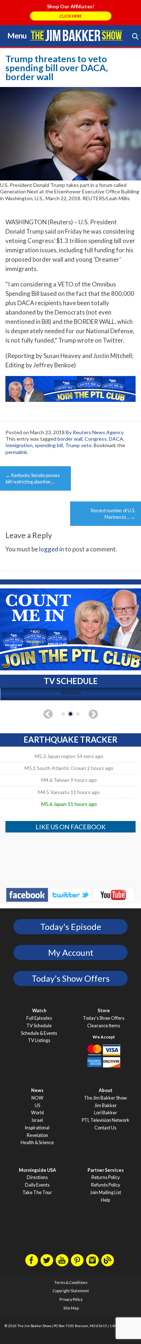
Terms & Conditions (70, 1282)
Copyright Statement (71, 1291)
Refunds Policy (105, 1185)
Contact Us (105, 1127)
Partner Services (105, 1170)
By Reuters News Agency (95, 432)
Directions (37, 1177)
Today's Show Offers (70, 978)
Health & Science (37, 1142)
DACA (116, 439)
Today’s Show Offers (103, 1018)
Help (105, 1200)
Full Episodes (39, 1018)
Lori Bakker (105, 1112)
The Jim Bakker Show (105, 1098)
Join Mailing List (105, 1192)
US (37, 1105)
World (37, 1112)
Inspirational (37, 1127)
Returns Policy (105, 1177)
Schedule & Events (39, 1033)
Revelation (37, 1135)
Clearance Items (103, 1025)
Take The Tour (37, 1192)
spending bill (49, 445)
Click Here (70, 16)
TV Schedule (39, 1025)
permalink (16, 452)
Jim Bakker (76, 35)
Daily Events (37, 1185)
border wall (69, 439)
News (37, 1090)
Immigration (19, 445)
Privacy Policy (70, 1299)
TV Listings (39, 1040)
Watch (39, 1010)
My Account (70, 953)
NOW (37, 1098)
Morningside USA (37, 1170)
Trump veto (78, 445)
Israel (37, 1120)
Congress (96, 439)
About (105, 1090)
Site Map (71, 1308)
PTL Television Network (105, 1120)
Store (104, 1010)
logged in (51, 549)
